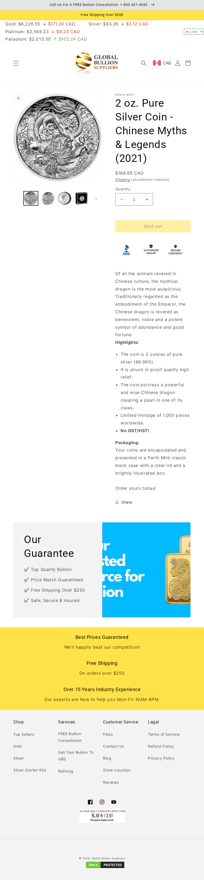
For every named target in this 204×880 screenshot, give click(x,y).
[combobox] (161, 62)
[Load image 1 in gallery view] (31, 198)
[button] (16, 63)
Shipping (122, 179)
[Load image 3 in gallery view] (64, 198)
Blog (107, 758)
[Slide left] (19, 198)
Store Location (116, 770)
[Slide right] (96, 198)
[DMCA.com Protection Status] (105, 868)
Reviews (110, 782)
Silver (18, 758)
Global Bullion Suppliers (108, 858)
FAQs (108, 734)
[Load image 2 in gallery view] (48, 198)
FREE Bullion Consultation (70, 737)
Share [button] (126, 502)
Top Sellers (23, 734)
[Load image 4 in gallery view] (81, 198)
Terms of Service (164, 734)
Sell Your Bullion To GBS (76, 755)
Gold (17, 746)
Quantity (122, 189)
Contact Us (113, 746)
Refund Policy (161, 746)
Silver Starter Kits (29, 770)
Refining (66, 771)
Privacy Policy (161, 758)
